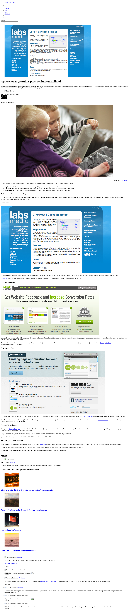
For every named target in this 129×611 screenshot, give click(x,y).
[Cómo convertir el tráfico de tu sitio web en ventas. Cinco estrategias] (12, 486)
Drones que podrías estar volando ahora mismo (19, 550)
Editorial (3, 22)
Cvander (7, 14)
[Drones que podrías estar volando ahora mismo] (12, 546)
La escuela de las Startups (11, 530)
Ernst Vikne (124, 180)
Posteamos (22, 578)
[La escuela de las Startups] (12, 526)
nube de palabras (103, 420)
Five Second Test (88, 416)
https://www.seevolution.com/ (49, 581)
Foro (6, 12)
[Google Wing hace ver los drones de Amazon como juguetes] (12, 506)
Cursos (7, 8)
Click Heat (4, 278)
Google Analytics (14, 429)
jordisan (19, 557)
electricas (21, 587)
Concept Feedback (105, 343)
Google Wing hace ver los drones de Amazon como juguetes (24, 510)
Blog (6, 10)
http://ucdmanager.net (11, 563)
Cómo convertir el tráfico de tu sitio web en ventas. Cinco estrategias (27, 490)
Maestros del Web (10, 2)
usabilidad (43, 444)
